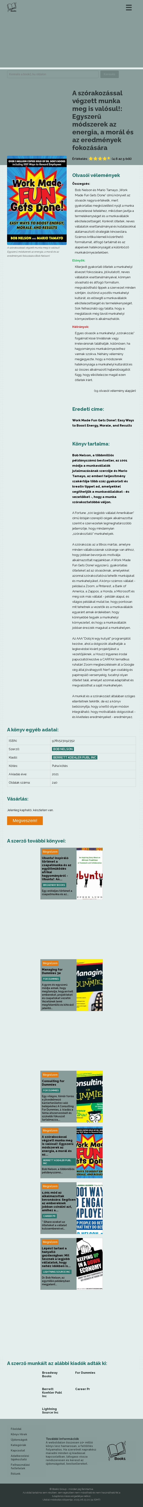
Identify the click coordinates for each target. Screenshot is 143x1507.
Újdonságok (19, 1439)
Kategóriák (18, 1445)
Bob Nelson (63, 749)
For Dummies (51, 979)
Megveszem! (25, 820)
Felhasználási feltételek (20, 1466)
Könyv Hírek (19, 1434)
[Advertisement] (71, 41)
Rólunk (15, 1473)
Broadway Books (54, 885)
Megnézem (50, 851)
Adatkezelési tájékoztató (20, 1457)
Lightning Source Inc (56, 1272)
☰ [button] (128, 7)
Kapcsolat (18, 1450)
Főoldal (16, 1429)
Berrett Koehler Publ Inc (74, 757)
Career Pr (49, 1216)
